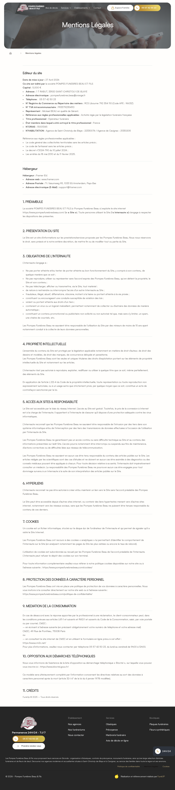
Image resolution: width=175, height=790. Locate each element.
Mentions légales (151, 766)
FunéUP (160, 776)
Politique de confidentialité (128, 766)
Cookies (166, 766)
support (63, 187)
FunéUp (26, 697)
